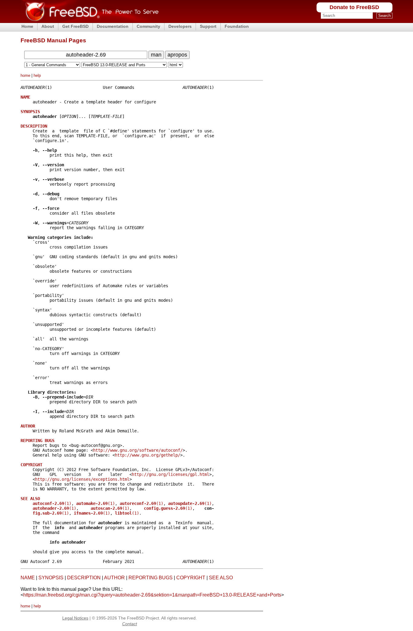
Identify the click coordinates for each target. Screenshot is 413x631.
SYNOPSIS (50, 577)
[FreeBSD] (90, 21)
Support (208, 26)
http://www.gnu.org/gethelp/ (147, 455)
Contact (129, 623)
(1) (52, 503)
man (156, 55)
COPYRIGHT (190, 577)
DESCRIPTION (84, 577)
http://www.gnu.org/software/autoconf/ (138, 450)
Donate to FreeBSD (354, 7)
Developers (180, 26)
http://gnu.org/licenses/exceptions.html (82, 479)
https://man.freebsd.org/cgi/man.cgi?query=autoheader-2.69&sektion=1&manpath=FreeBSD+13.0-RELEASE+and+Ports (152, 594)
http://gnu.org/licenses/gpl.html (170, 474)
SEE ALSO (221, 577)
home (25, 75)
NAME (28, 577)
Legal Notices (75, 618)
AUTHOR (114, 577)
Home (27, 26)
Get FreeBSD (75, 26)
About (47, 26)
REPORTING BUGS (150, 577)
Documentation (112, 26)
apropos (177, 55)
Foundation (237, 26)
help (37, 75)
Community (148, 26)
